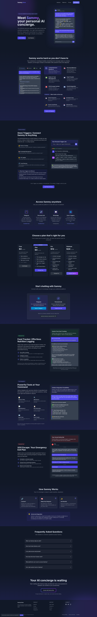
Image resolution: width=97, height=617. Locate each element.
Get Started (76, 2)
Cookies (77, 614)
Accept (21, 615)
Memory (29, 68)
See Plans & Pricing (48, 186)
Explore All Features (49, 111)
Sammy (22, 2)
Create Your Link (58, 308)
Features (58, 2)
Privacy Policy (64, 614)
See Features (31, 38)
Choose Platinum (72, 273)
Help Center (51, 604)
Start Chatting (22, 37)
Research (22, 68)
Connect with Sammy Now (48, 590)
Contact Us (51, 606)
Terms (50, 609)
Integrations (35, 609)
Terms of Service (72, 614)
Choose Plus (40, 270)
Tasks (35, 68)
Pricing (69, 2)
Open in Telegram (38, 308)
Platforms (64, 2)
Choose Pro (56, 273)
